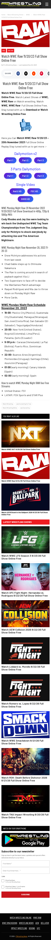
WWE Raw (10, 50)
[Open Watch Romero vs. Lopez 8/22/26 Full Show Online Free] (25, 687)
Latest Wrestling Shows (17, 522)
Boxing (32, 928)
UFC (38, 928)
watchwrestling (25, 408)
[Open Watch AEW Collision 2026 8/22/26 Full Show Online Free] (25, 613)
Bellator (45, 922)
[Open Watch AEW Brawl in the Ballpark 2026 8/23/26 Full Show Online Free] (25, 497)
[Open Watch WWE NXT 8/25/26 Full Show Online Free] (25, 434)
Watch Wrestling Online (15, 15)
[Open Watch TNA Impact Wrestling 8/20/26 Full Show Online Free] (25, 798)
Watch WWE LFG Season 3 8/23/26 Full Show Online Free (23, 557)
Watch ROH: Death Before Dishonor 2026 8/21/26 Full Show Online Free (24, 779)
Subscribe (25, 894)
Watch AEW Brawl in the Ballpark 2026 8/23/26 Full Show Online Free (24, 513)
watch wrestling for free (23, 404)
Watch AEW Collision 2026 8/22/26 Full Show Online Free (23, 631)
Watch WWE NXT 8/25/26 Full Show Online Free (20, 449)
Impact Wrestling (19, 928)
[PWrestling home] (21, 4)
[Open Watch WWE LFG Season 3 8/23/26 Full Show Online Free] (25, 539)
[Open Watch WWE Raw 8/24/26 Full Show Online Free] (25, 465)
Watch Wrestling (8, 404)
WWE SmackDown (9, 922)
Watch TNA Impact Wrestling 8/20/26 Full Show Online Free (24, 816)
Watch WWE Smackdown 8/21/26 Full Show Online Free (22, 742)
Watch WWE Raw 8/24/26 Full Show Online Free (20, 481)
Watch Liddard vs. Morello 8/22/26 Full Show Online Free (23, 668)
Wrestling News (26, 922)
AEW (37, 922)
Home (3, 15)
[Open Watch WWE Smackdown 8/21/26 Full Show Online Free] (25, 724)
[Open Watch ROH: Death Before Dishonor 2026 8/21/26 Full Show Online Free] (25, 761)
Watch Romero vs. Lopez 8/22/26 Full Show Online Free (22, 705)
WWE (3, 50)
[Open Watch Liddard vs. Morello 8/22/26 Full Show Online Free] (25, 650)
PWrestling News (21, 936)
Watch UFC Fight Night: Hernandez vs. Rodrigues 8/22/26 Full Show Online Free (24, 594)
